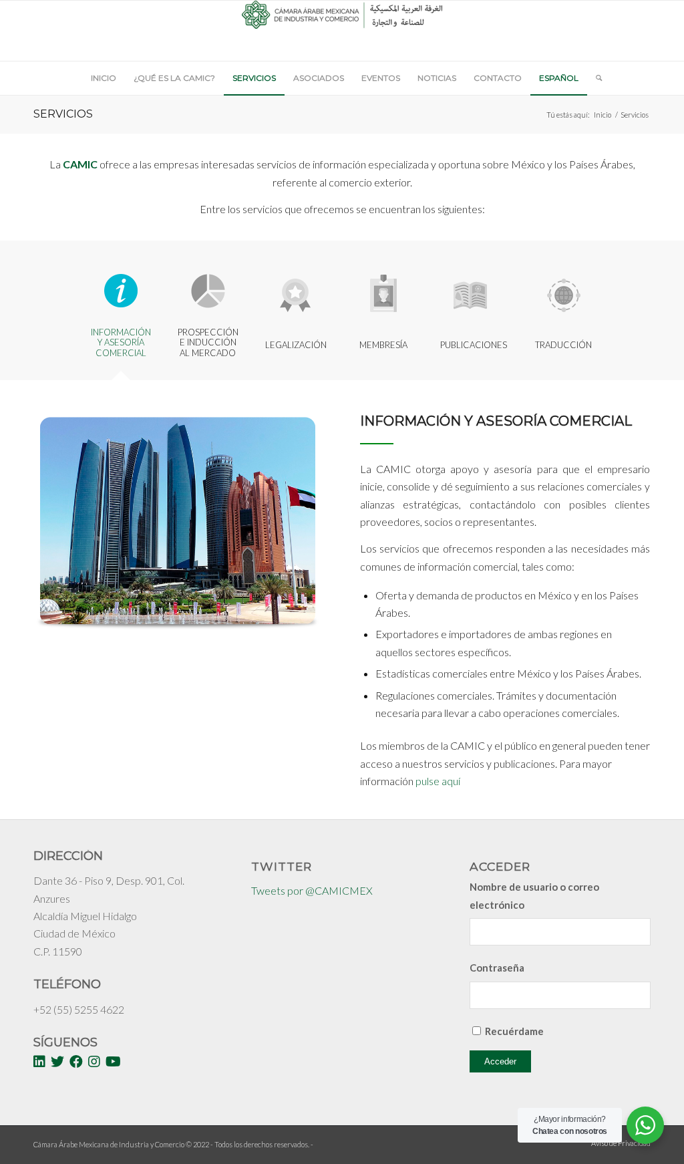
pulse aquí (437, 780)
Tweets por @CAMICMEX (312, 890)
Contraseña (497, 968)
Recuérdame (514, 1031)
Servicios (63, 114)
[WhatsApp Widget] (645, 1125)
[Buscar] (594, 78)
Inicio (602, 114)
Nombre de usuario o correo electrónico (534, 895)
